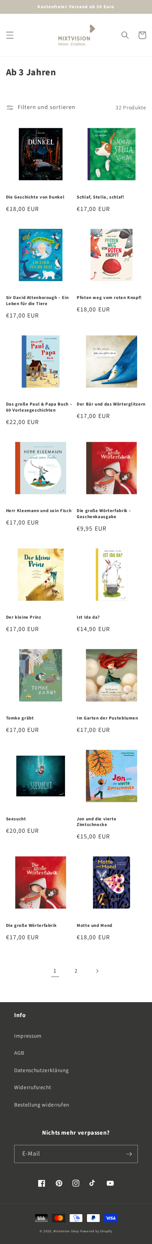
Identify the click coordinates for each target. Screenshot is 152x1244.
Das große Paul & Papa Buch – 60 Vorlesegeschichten (39, 407)
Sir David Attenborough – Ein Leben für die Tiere (37, 300)
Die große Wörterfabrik (31, 925)
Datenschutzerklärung (41, 1070)
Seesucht (16, 819)
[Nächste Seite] (96, 970)
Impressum (28, 1036)
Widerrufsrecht (32, 1087)
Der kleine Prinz (23, 617)
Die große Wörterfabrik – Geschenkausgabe (104, 514)
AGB (19, 1053)
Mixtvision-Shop (66, 1231)
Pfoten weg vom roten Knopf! (109, 297)
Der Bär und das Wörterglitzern (111, 404)
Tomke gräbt (20, 718)
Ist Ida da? (88, 617)
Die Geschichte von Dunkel (35, 197)
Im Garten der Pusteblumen (107, 718)
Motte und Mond (94, 925)
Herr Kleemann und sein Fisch (39, 511)
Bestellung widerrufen (41, 1105)
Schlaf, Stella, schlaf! (100, 197)
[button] (9, 35)
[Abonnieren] (129, 1154)
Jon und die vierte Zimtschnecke (96, 822)
